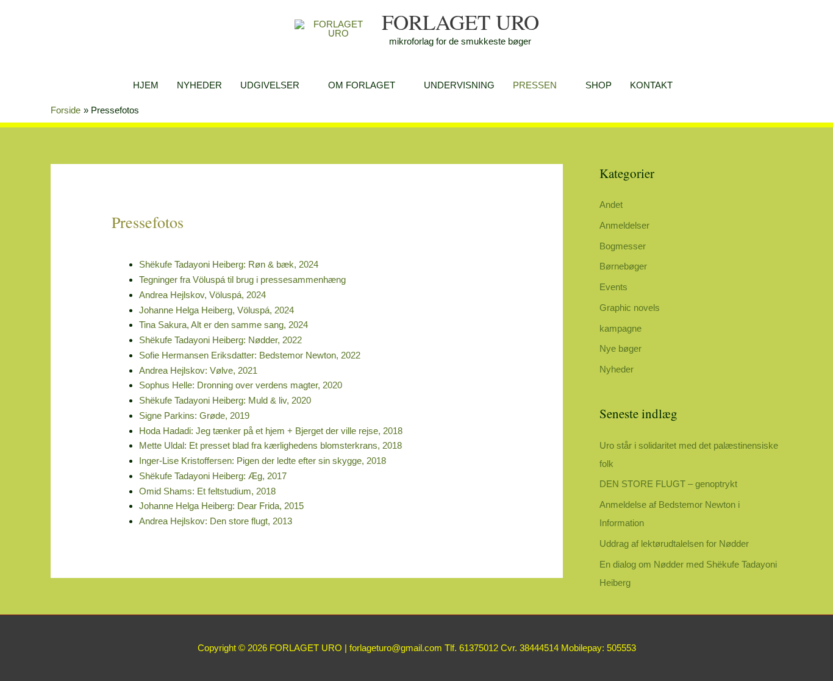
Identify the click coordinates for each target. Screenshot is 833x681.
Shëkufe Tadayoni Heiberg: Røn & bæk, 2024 (228, 264)
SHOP (598, 85)
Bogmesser (622, 246)
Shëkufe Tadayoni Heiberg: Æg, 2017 (213, 476)
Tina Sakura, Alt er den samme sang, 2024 (223, 324)
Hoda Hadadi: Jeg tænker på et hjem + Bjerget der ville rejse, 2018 (270, 431)
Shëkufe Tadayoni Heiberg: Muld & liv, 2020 (225, 400)
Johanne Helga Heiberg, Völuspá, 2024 (216, 310)
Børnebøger (623, 266)
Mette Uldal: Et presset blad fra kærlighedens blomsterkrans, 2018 (270, 445)
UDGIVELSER (269, 85)
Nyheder (616, 369)
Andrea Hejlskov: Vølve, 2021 (198, 370)
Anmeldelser (624, 225)
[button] (696, 85)
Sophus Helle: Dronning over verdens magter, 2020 (240, 385)
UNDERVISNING (459, 85)
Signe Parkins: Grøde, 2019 (194, 415)
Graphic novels (629, 307)
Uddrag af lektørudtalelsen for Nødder (674, 543)
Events (613, 287)
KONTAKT (651, 85)
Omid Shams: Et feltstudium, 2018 (207, 491)
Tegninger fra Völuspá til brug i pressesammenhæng (242, 279)
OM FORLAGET (361, 85)
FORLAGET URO (460, 21)
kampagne (620, 328)
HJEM (146, 85)
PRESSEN (535, 85)
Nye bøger (620, 348)
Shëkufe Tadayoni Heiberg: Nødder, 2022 (220, 340)
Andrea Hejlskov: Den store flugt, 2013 (215, 521)
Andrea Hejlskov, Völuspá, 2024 (202, 295)
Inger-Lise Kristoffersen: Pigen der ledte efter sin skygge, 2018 (262, 460)
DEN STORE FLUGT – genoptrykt (668, 484)
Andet (611, 204)
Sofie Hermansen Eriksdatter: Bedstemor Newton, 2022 (249, 355)
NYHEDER (199, 85)
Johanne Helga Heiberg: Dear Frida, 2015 (221, 506)
